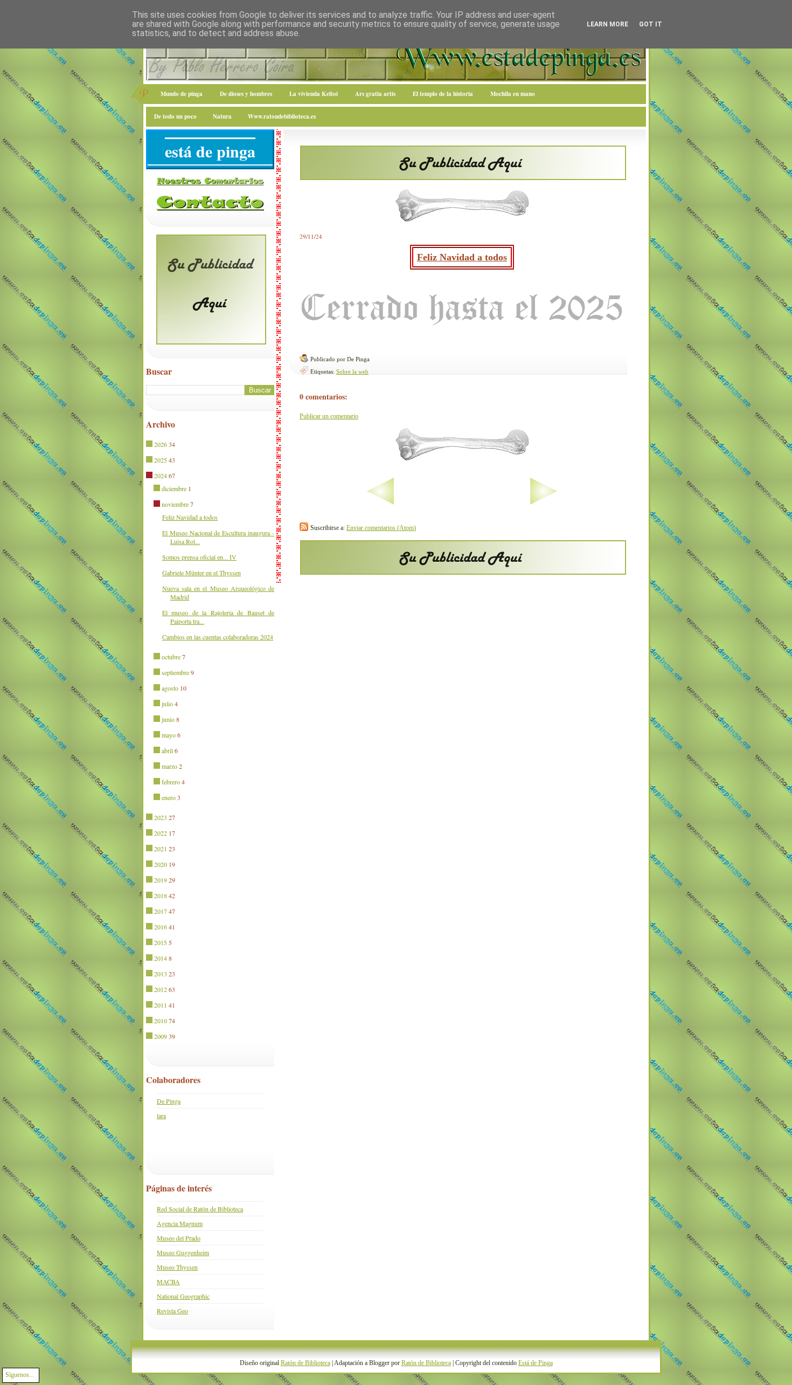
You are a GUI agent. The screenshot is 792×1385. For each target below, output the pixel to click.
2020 (160, 864)
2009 (160, 1036)
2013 (160, 973)
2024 (160, 475)
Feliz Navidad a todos (462, 257)
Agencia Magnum (180, 1223)
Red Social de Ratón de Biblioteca (200, 1208)
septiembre (175, 672)
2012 (160, 989)
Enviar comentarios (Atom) (381, 528)
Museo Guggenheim (183, 1252)
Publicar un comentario (329, 416)
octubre (171, 656)
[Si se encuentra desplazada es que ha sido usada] (150, 445)
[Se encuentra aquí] (150, 476)
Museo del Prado (178, 1238)
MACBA (168, 1281)
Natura (222, 116)
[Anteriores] (577, 502)
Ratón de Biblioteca (305, 1363)
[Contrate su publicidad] (463, 177)
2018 (160, 895)
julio (167, 703)
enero (169, 797)
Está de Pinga (535, 1363)
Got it (650, 24)
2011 (160, 1005)
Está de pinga (210, 151)
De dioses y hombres (246, 93)
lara (161, 1115)
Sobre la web (352, 371)
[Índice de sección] (347, 502)
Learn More (607, 24)
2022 (160, 833)
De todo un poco (175, 116)
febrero (171, 781)
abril (167, 750)
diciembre (174, 488)
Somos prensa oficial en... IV (199, 557)
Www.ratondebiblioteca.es (282, 116)
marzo (169, 766)
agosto (170, 688)
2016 (160, 926)
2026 (160, 444)
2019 (160, 880)
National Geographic (183, 1296)
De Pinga (168, 1101)
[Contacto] (210, 208)
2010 (160, 1020)
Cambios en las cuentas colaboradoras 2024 (217, 636)
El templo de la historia (443, 93)
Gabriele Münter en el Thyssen (201, 572)
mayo (169, 735)
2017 (160, 911)
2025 (160, 460)
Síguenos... (19, 1375)
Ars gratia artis (375, 93)
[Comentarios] (210, 183)
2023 (160, 817)
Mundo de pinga (182, 93)
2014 (160, 958)
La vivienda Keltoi (313, 93)
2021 (160, 848)
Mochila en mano (512, 93)
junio (168, 719)
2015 (160, 942)
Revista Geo (172, 1310)
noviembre (175, 504)
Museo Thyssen (177, 1267)
